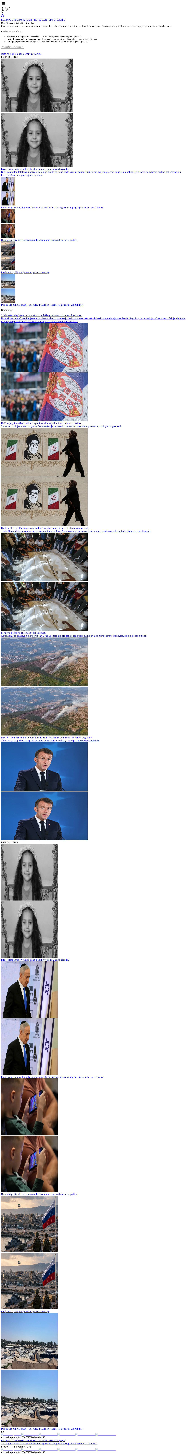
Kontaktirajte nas (23, 1443)
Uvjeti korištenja (49, 1443)
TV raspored (7, 1443)
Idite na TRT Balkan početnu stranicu (21, 53)
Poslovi (36, 1443)
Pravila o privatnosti (69, 1443)
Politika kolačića (88, 1443)
